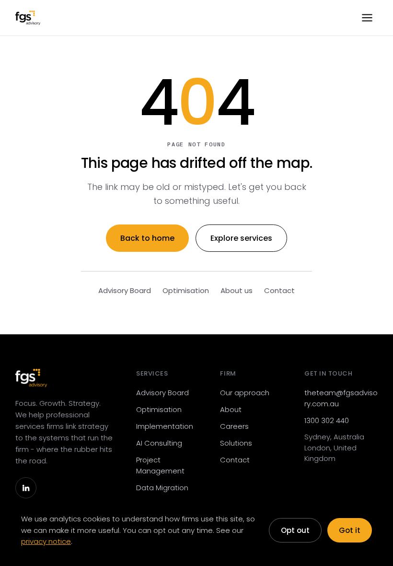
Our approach (244, 393)
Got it (349, 530)
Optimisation (185, 290)
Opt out (295, 530)
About (231, 409)
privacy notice (46, 541)
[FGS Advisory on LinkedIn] (25, 487)
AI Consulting (159, 443)
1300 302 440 (326, 420)
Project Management (160, 465)
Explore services (241, 238)
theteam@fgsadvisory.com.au (341, 398)
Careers (234, 426)
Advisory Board (124, 290)
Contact (279, 290)
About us (236, 290)
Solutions (236, 443)
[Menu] (367, 17)
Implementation (164, 426)
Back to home (147, 238)
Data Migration (162, 488)
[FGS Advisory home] (27, 18)
